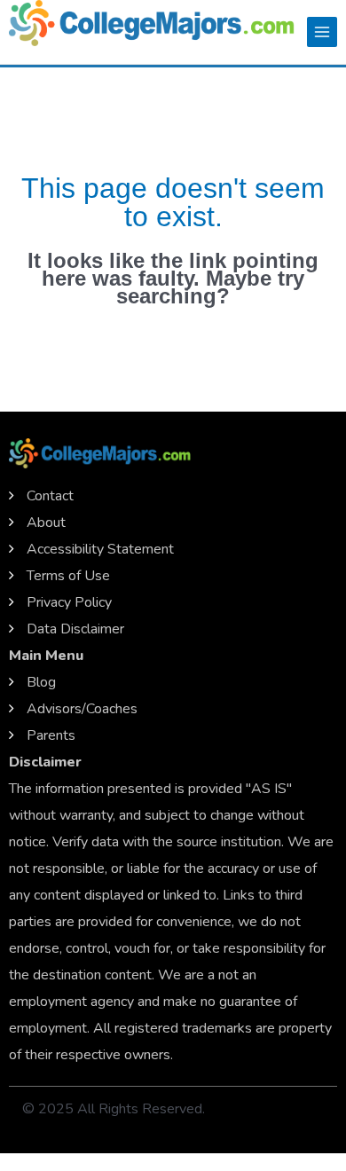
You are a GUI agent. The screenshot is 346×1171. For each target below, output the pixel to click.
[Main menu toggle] (322, 32)
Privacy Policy (69, 602)
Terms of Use (68, 576)
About (46, 522)
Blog (41, 682)
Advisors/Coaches (82, 709)
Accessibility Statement (100, 549)
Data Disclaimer (75, 629)
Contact (50, 496)
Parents (51, 735)
